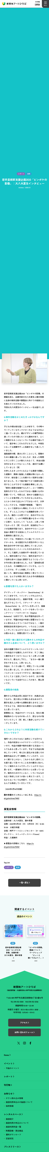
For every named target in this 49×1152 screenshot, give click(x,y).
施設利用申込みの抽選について (19, 1102)
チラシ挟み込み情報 (14, 1098)
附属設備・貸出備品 (14, 1131)
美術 (18, 867)
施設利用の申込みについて (17, 1123)
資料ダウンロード (13, 1134)
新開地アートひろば (14, 4)
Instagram (25, 1043)
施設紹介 (9, 1119)
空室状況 (9, 1138)
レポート (8, 867)
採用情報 (9, 1106)
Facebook (30, 1043)
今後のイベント (12, 1068)
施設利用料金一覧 (13, 1127)
